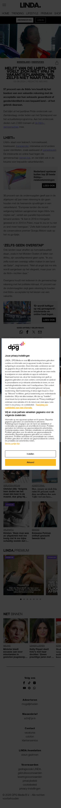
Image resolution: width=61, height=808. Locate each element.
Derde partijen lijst (12, 444)
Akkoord (30, 462)
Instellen (30, 454)
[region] (30, 404)
